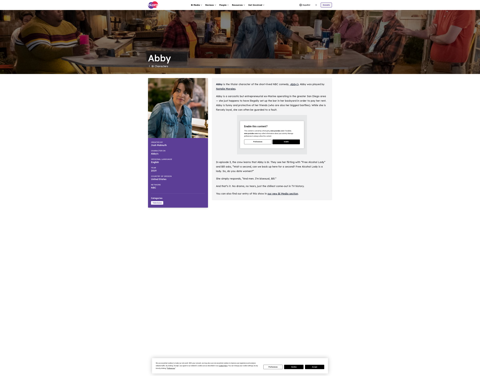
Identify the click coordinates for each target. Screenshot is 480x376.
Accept (314, 367)
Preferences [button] (171, 368)
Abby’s (294, 84)
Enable (286, 142)
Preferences (273, 367)
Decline (293, 367)
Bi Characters (160, 66)
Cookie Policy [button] (223, 366)
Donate (326, 5)
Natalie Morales (226, 88)
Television (157, 203)
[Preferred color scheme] (316, 5)
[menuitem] (196, 5)
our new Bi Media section (283, 193)
